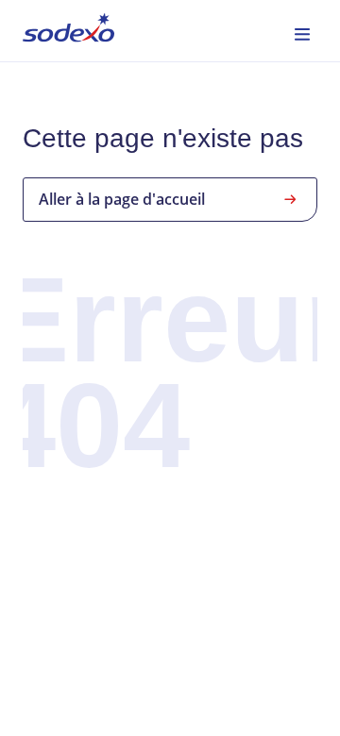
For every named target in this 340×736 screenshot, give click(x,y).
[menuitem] (68, 30)
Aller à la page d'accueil (122, 199)
